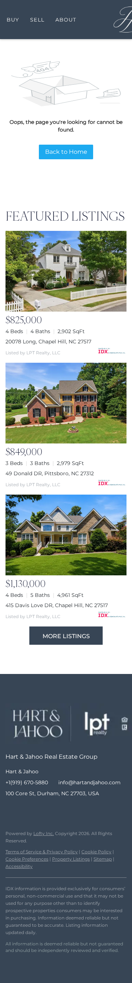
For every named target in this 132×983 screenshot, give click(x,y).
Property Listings (71, 859)
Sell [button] (37, 19)
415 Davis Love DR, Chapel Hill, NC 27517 (57, 605)
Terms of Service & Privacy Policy (42, 851)
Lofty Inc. (43, 833)
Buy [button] (13, 19)
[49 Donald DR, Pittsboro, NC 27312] (66, 403)
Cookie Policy (96, 851)
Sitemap (103, 859)
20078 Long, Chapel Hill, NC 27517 (48, 341)
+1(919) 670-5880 (27, 782)
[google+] (69, 809)
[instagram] (40, 809)
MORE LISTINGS (66, 636)
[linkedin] (25, 809)
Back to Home (66, 151)
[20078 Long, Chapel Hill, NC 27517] (66, 271)
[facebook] (11, 809)
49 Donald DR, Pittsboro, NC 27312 (50, 473)
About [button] (66, 19)
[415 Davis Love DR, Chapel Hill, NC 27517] (66, 535)
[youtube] (55, 809)
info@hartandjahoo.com (89, 782)
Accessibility (19, 866)
